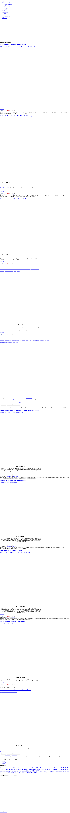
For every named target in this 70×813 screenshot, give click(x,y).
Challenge (5, 412)
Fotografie (10, 46)
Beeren (5, 482)
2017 (1, 552)
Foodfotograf (6, 769)
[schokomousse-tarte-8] (17, 743)
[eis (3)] (17, 675)
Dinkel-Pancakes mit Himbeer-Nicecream (11, 550)
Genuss (56, 769)
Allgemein (4, 46)
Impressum (4, 762)
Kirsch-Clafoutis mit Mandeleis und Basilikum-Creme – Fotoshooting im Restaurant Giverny (25, 340)
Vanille (21, 772)
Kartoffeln (2, 771)
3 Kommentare (7, 194)
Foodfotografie (18, 769)
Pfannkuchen (18, 412)
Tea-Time (11, 772)
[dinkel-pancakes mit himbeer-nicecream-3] (17, 604)
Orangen (53, 771)
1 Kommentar (7, 111)
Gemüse (50, 769)
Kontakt (3, 761)
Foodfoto (64, 767)
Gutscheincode (10, 271)
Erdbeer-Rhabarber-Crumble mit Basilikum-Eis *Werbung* (16, 116)
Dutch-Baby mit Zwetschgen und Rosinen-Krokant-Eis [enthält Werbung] (19, 410)
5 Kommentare (7, 755)
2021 (1, 46)
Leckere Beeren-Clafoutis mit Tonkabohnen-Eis (13, 480)
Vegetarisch (33, 46)
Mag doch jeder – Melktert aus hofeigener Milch (13, 44)
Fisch (47, 767)
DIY (39, 767)
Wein (5, 118)
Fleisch (51, 767)
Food (56, 767)
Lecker (15, 771)
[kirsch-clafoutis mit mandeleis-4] (17, 393)
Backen (3, 767)
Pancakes (16, 552)
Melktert (19, 46)
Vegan (22, 552)
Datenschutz (4, 763)
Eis (3, 271)
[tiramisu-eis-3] (17, 322)
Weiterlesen (2, 109)
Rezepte (15, 271)
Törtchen (17, 772)
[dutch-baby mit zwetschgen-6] (17, 463)
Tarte (16, 692)
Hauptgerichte (64, 769)
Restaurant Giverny (10, 399)
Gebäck (44, 769)
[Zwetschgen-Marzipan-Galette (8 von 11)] (17, 252)
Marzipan (21, 771)
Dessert (7, 46)
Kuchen (13, 342)
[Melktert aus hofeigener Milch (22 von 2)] (20, 108)
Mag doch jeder (15, 46)
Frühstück (6, 271)
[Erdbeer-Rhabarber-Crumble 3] (26, 180)
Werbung (36, 46)
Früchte (34, 769)
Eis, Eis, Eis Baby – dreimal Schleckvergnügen (12, 621)
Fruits (28, 769)
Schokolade (13, 692)
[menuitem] (36, 1)
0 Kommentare (9, 406)
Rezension (57, 771)
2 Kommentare (9, 336)
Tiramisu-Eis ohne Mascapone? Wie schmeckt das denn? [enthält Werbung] (20, 269)
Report (27, 46)
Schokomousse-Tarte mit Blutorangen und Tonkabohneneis (15, 690)
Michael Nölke (13, 111)
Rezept (29, 46)
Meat (24, 771)
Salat (3, 772)
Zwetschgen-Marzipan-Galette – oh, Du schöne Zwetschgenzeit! (17, 198)
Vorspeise (39, 772)
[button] (3, 110)
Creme (30, 767)
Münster (43, 771)
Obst (49, 771)
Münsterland (23, 46)
